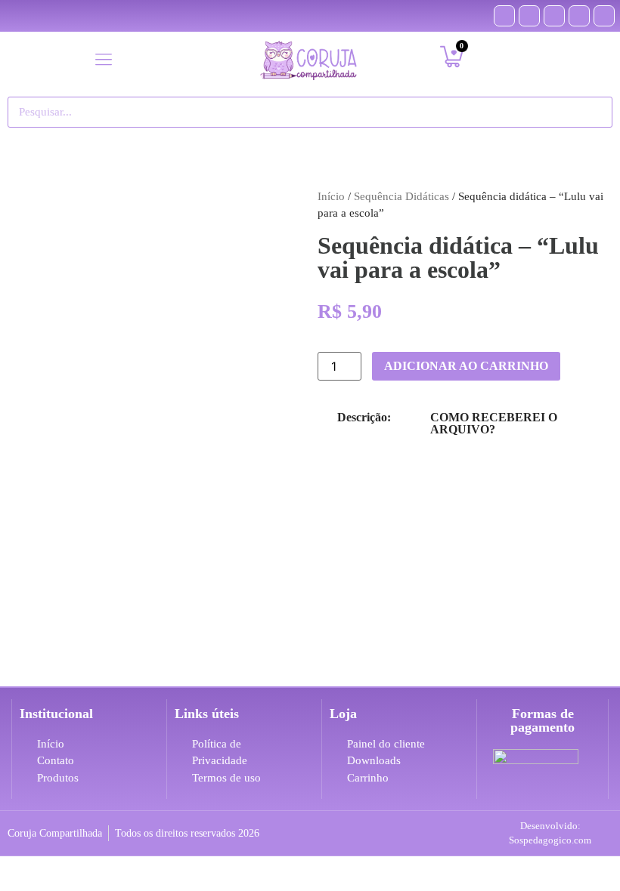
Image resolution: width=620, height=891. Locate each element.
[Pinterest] (529, 15)
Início (331, 196)
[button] (103, 60)
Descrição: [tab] (364, 417)
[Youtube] (554, 15)
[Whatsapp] (604, 15)
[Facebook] (504, 15)
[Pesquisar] (593, 112)
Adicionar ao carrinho (466, 365)
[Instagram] (579, 15)
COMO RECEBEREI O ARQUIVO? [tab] (493, 423)
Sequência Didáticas (401, 196)
